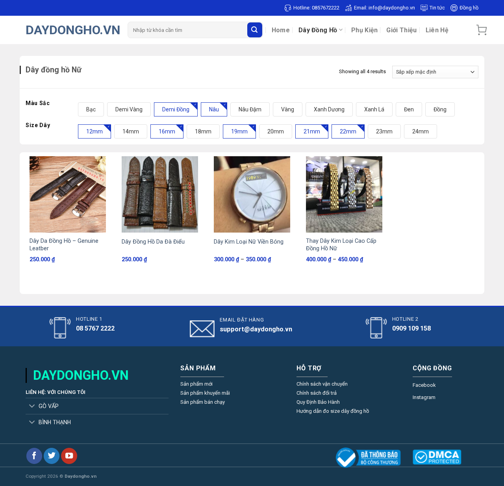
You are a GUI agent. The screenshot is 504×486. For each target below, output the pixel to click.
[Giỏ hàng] (481, 30)
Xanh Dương (329, 109)
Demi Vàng (129, 109)
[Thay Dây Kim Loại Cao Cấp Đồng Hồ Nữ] (344, 194)
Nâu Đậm (250, 109)
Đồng (440, 109)
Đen (409, 109)
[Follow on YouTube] (69, 456)
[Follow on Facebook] (34, 456)
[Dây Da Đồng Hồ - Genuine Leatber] (68, 194)
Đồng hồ (469, 8)
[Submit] (254, 29)
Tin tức (437, 8)
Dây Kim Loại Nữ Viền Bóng (249, 241)
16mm (167, 131)
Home (281, 30)
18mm (203, 131)
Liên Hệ (437, 30)
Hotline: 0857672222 (316, 8)
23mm (384, 131)
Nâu (214, 109)
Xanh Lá (374, 109)
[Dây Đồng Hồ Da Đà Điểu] (160, 194)
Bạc (91, 109)
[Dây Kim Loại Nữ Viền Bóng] (252, 194)
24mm (420, 131)
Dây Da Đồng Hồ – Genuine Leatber (64, 245)
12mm (94, 131)
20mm (275, 131)
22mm (348, 131)
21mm (312, 131)
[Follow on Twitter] (51, 456)
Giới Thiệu (401, 30)
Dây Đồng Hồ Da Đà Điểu (153, 241)
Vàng (287, 109)
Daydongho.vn (73, 30)
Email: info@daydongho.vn (384, 8)
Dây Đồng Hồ (317, 30)
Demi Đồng (175, 109)
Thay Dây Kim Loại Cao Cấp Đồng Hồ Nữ (341, 245)
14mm (130, 131)
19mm (239, 131)
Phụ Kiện (364, 30)
